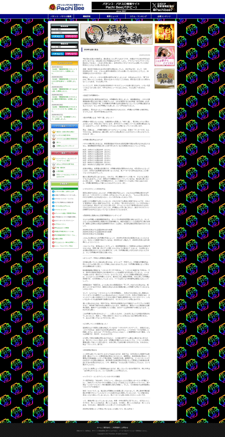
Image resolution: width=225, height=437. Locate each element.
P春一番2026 (61, 167)
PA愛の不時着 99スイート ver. (64, 231)
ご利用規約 (116, 427)
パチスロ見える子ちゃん (62, 206)
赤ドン (59, 142)
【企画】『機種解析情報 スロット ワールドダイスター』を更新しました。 (64, 71)
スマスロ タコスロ (60, 209)
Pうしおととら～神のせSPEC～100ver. (67, 242)
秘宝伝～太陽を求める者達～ (66, 132)
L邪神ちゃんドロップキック (65, 146)
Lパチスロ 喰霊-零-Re (63, 135)
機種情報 (86, 16)
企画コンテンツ (164, 16)
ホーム (99, 427)
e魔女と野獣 (58, 239)
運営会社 (106, 427)
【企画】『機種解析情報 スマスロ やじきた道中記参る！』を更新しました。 (64, 81)
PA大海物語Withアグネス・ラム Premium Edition (70, 235)
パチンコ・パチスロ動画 (61, 16)
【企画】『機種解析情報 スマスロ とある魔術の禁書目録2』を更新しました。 (64, 99)
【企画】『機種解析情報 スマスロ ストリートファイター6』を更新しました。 (64, 109)
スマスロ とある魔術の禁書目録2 (67, 139)
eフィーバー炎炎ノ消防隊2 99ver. (65, 213)
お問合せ (125, 427)
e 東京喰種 (60, 171)
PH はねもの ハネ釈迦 (61, 228)
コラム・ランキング (138, 16)
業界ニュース (112, 16)
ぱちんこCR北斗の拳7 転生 (65, 164)
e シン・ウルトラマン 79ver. (63, 246)
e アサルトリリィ (60, 224)
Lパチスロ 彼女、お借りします (64, 191)
